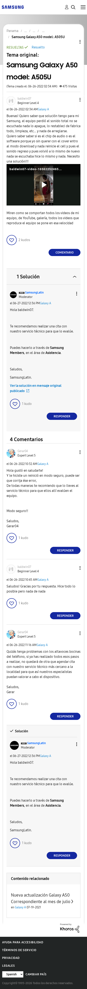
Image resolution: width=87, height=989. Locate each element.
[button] (73, 99)
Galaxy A (43, 109)
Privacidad (11, 958)
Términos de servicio (19, 950)
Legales (8, 966)
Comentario (65, 252)
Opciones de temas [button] (72, 42)
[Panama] (13, 7)
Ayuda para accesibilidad (22, 942)
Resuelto (38, 47)
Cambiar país (36, 974)
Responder (62, 416)
